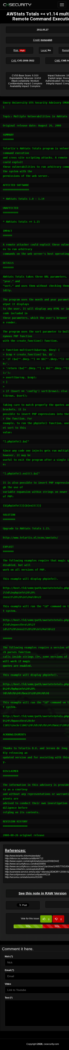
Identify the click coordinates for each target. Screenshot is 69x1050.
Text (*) (8, 997)
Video (8, 984)
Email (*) (9, 970)
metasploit (46, 40)
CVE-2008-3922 (25, 60)
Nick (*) (9, 956)
